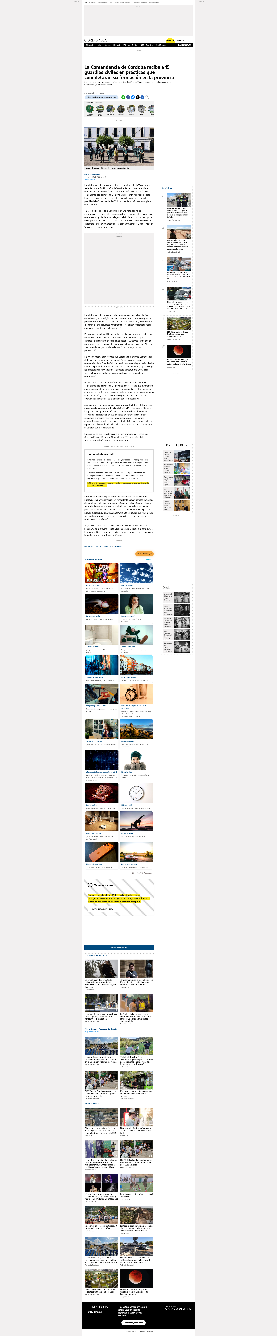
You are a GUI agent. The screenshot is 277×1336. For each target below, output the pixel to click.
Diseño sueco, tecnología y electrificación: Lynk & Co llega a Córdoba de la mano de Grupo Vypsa (168, 481)
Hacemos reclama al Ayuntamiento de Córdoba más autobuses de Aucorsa (136, 1093)
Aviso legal (142, 1331)
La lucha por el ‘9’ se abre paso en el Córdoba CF (136, 1195)
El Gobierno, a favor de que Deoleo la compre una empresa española (100, 1290)
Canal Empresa (161, 45)
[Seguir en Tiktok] (184, 1309)
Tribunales (116, 2)
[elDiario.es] (100, 1311)
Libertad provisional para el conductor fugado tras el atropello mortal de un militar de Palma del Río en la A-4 (178, 305)
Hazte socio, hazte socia (102, 909)
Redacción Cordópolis (92, 174)
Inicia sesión (180, 40)
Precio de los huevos (103, 2)
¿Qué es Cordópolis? (130, 1331)
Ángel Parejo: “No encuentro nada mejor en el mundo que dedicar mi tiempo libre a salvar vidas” (168, 647)
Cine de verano (136, 2)
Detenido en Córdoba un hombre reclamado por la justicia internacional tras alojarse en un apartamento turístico (177, 212)
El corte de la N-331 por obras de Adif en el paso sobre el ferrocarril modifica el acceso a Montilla (135, 1260)
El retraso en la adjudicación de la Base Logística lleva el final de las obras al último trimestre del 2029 (100, 1130)
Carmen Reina (89, 990)
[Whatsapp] (123, 97)
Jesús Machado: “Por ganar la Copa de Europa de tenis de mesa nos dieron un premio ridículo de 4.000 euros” (168, 635)
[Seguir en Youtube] (180, 1309)
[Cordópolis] (100, 1306)
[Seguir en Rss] (190, 1309)
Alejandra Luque (125, 1024)
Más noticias (88, 546)
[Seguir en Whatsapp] (187, 1309)
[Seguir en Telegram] (174, 1309)
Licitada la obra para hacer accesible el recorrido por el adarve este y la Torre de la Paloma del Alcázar (136, 1228)
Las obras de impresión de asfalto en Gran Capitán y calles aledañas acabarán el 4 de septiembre (101, 1016)
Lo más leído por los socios (96, 955)
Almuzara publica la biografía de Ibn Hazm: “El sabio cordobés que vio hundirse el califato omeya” (136, 982)
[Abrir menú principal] (191, 40)
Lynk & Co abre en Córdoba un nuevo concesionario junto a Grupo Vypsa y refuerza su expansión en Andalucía (168, 456)
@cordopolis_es (91, 179)
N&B (142, 45)
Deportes (108, 45)
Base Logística (128, 2)
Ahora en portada (92, 1104)
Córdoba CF (144, 2)
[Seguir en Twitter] (169, 1309)
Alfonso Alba (89, 1136)
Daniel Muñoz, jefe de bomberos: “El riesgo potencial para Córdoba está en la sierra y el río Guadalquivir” (168, 610)
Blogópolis (116, 45)
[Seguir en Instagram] (177, 1309)
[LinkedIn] (142, 97)
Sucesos (111, 2)
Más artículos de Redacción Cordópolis (101, 1029)
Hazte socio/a (170, 40)
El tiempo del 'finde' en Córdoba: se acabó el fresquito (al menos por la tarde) (136, 1130)
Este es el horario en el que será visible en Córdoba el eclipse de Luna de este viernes (134, 1291)
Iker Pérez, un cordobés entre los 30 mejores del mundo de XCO (101, 1227)
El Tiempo (126, 45)
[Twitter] (138, 97)
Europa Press (124, 987)
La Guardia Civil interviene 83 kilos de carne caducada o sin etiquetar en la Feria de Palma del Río (178, 275)
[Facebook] (128, 97)
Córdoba (98, 546)
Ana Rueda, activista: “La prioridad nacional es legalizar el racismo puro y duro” (168, 623)
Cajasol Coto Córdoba (153, 2)
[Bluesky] (133, 97)
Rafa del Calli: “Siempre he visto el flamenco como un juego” (168, 598)
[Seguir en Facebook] (172, 1309)
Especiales (149, 45)
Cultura (99, 45)
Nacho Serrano (125, 1199)
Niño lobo (122, 2)
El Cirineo (135, 45)
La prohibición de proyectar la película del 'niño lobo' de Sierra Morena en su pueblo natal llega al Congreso (100, 983)
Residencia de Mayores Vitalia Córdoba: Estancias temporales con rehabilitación (168, 468)
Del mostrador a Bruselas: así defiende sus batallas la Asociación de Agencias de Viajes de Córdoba (168, 493)
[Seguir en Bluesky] (166, 1309)
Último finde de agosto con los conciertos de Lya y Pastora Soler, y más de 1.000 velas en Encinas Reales (101, 1196)
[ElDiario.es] (184, 45)
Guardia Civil (107, 546)
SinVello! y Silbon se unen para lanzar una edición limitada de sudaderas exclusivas (167, 505)
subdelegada (118, 546)
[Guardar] (147, 97)
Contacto (150, 1331)
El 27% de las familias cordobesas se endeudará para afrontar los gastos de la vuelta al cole (101, 1093)
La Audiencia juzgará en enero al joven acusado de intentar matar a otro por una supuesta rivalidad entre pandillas (135, 1017)
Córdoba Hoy (90, 45)
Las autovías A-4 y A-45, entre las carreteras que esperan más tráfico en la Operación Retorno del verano (101, 1059)
